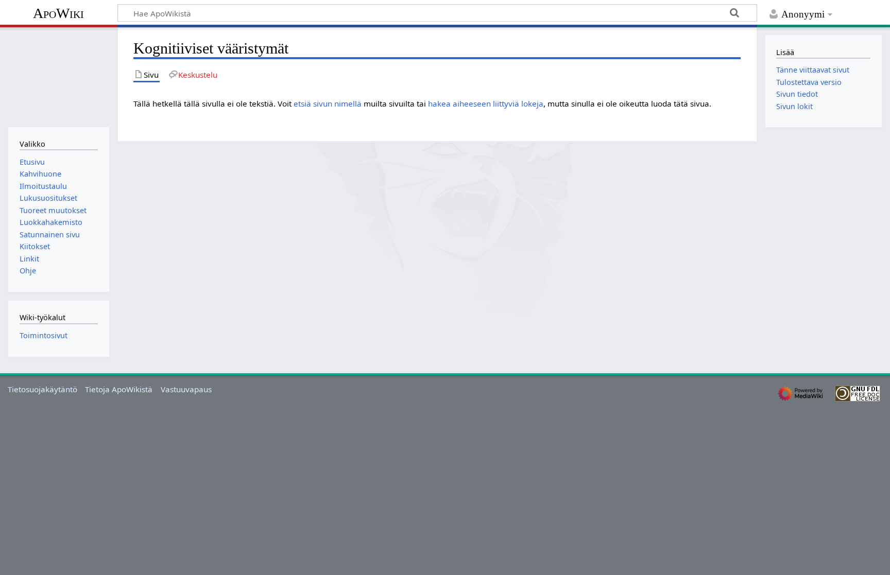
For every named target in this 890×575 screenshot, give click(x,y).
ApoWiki (58, 13)
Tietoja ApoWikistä (118, 389)
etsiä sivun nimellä (328, 103)
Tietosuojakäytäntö (42, 389)
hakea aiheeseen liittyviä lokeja (485, 103)
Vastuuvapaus (186, 389)
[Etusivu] (58, 76)
